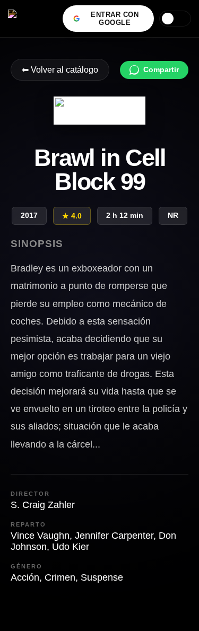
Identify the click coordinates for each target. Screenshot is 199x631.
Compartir (161, 70)
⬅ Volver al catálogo (60, 69)
